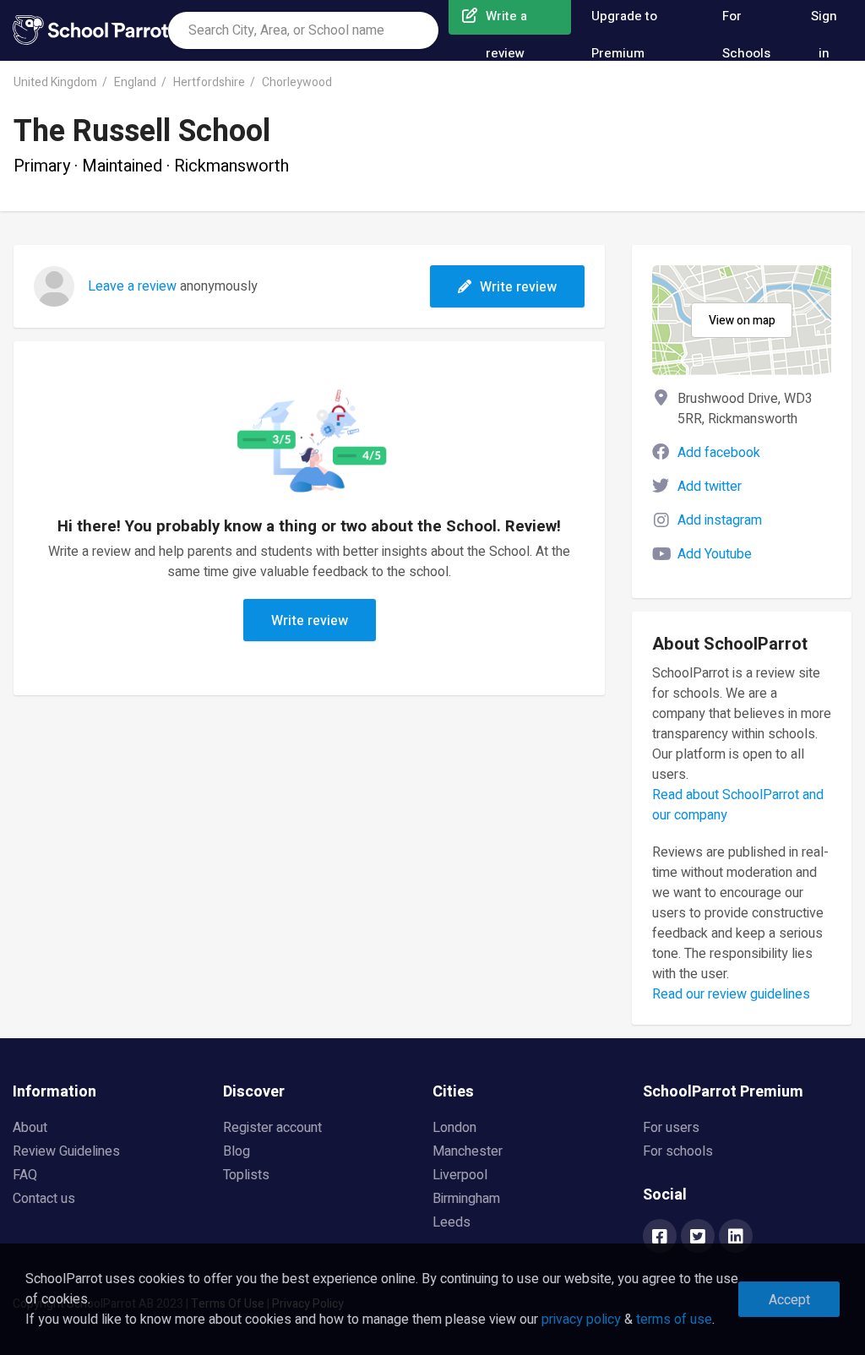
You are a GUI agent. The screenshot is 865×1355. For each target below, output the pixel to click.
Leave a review (132, 286)
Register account (272, 1128)
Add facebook (718, 453)
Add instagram (719, 520)
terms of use (674, 1319)
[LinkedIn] (736, 1237)
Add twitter (709, 486)
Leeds (451, 1222)
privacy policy (581, 1319)
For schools (678, 1151)
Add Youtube (714, 554)
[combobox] (303, 30)
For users (671, 1128)
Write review (518, 287)
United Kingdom (55, 82)
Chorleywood (297, 82)
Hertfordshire (209, 82)
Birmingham (466, 1199)
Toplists (246, 1175)
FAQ (25, 1175)
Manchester (467, 1151)
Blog (236, 1151)
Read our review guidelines (731, 994)
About (30, 1128)
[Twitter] (698, 1237)
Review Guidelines (66, 1151)
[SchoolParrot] (90, 30)
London (454, 1128)
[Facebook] (660, 1237)
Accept (789, 1300)
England (135, 82)
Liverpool (459, 1175)
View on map (742, 320)
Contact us (44, 1199)
